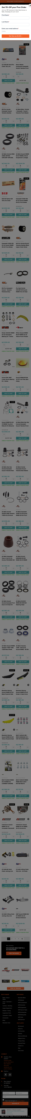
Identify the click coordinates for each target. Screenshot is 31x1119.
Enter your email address (10, 28)
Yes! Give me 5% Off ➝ (15, 36)
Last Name (5, 22)
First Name (5, 15)
